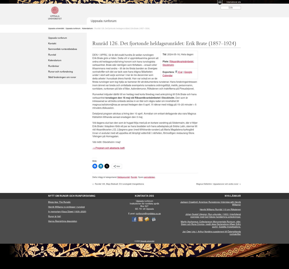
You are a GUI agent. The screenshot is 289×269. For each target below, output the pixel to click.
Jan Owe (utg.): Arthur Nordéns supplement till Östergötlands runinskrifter (211, 233)
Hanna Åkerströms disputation (62, 221)
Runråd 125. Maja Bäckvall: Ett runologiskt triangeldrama (118, 183)
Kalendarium (87, 28)
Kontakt (52, 43)
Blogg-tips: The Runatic (59, 201)
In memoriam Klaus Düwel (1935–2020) (67, 211)
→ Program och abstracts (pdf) (108, 148)
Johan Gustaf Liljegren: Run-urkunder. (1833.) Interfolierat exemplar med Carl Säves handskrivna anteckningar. (213, 215)
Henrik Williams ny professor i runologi (66, 206)
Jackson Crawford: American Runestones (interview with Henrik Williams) (210, 203)
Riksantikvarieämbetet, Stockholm (178, 63)
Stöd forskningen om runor (62, 77)
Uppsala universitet (56, 28)
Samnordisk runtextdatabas (62, 48)
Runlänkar (53, 65)
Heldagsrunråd (123, 177)
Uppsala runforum (73, 28)
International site (234, 1)
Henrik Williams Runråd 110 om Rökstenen (220, 209)
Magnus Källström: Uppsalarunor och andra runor (218, 183)
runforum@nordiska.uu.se (148, 213)
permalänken (149, 177)
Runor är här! (54, 216)
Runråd (52, 54)
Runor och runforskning (60, 71)
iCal (179, 72)
